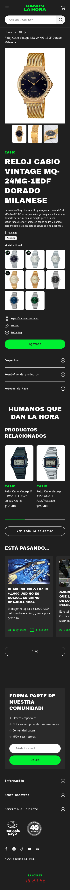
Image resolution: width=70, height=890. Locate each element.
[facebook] (6, 849)
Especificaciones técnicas (24, 318)
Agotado (35, 344)
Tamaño (15, 325)
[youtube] (29, 849)
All (20, 32)
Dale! (35, 760)
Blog (35, 651)
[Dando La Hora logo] (35, 8)
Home (8, 32)
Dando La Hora (24, 859)
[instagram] (14, 849)
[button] (63, 7)
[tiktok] (21, 849)
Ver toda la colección (35, 531)
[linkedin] (37, 849)
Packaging (16, 332)
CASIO (10, 152)
